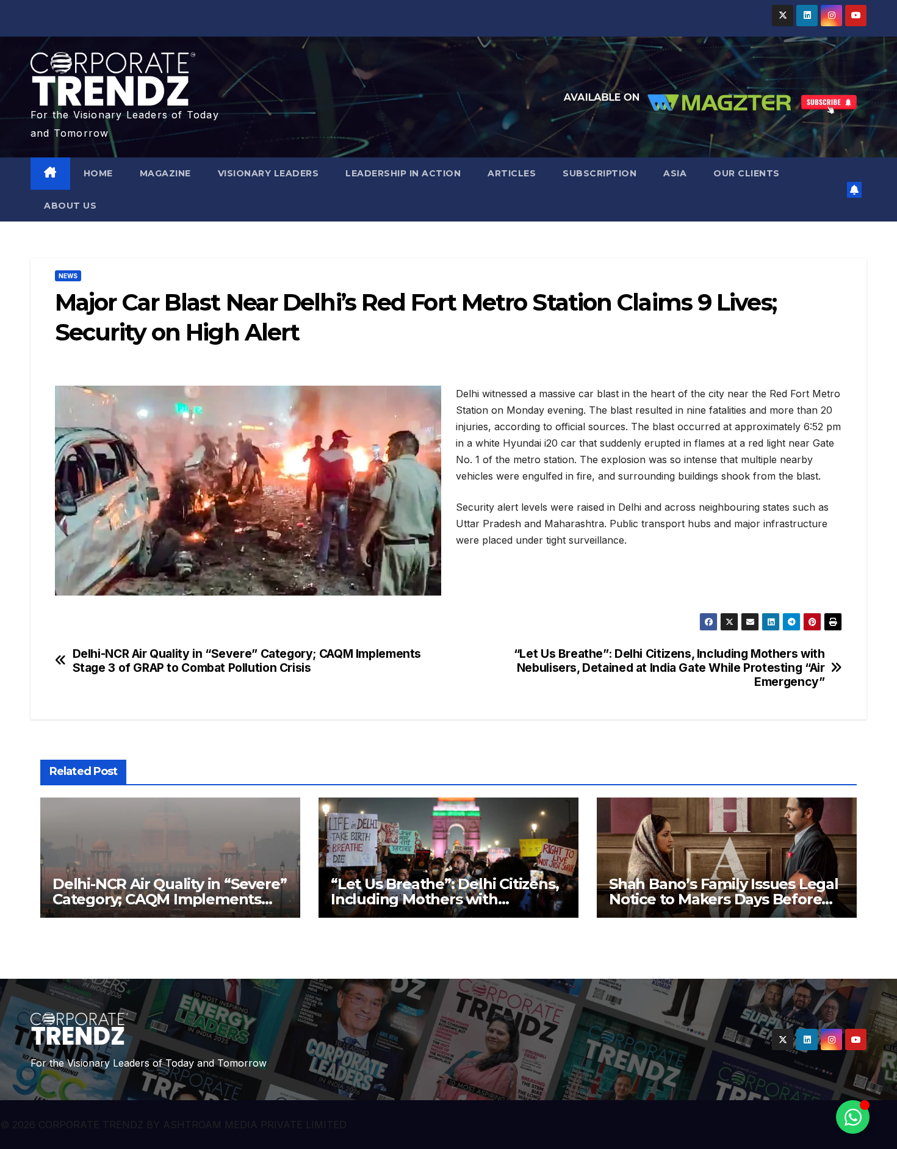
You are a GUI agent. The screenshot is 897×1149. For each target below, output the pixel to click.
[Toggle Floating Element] (853, 1117)
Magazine (165, 173)
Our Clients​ (746, 173)
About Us (70, 205)
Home (98, 173)
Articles (512, 173)
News (68, 275)
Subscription (599, 173)
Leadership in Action (403, 173)
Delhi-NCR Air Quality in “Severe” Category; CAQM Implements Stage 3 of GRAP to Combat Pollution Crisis (247, 661)
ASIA (674, 173)
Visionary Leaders (268, 173)
